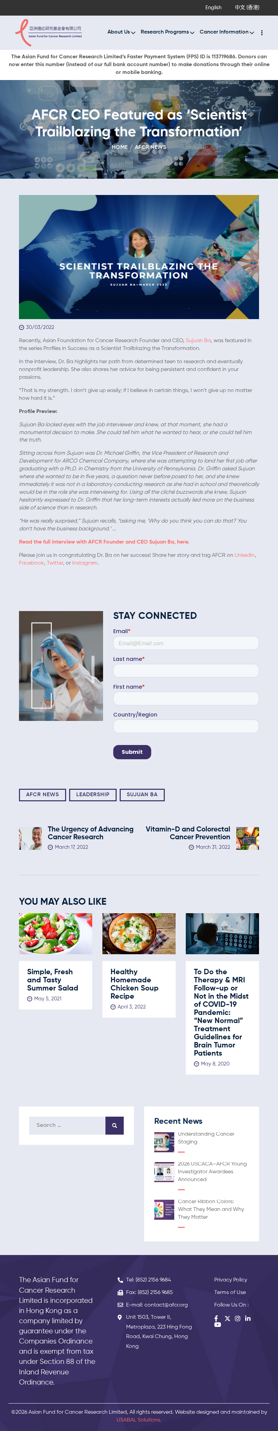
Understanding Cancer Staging (206, 1138)
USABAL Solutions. (139, 1420)
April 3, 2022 (132, 1006)
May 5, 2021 (47, 998)
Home (120, 147)
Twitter (55, 563)
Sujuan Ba (198, 341)
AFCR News (150, 147)
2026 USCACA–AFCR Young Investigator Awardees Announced (212, 1171)
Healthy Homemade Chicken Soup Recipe (135, 984)
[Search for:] (76, 1125)
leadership (93, 795)
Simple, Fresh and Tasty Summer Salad (52, 980)
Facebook (31, 563)
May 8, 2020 (215, 1063)
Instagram (85, 563)
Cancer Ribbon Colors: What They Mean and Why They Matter (211, 1209)
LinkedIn (245, 555)
